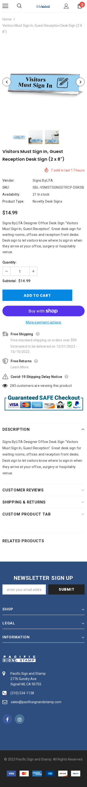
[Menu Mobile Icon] (5, 6)
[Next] (80, 82)
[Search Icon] (24, 6)
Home (7, 19)
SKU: (6, 187)
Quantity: (9, 262)
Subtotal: (9, 281)
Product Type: (13, 201)
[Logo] (43, 6)
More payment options (43, 322)
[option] (43, 82)
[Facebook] (7, 719)
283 (13, 386)
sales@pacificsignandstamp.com (36, 702)
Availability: (11, 194)
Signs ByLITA (43, 180)
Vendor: (8, 180)
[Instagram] (19, 719)
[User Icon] (66, 6)
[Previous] (6, 82)
